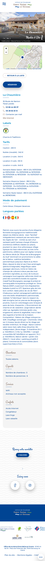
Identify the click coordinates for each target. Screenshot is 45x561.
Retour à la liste (15, 75)
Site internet (8, 118)
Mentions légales (24, 555)
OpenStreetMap (22, 68)
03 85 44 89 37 (12, 107)
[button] (10, 38)
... (41, 556)
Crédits (37, 555)
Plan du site (10, 555)
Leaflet (8, 68)
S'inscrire (22, 455)
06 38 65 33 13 (12, 111)
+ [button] (6, 48)
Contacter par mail (14, 114)
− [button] (6, 52)
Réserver (12, 85)
